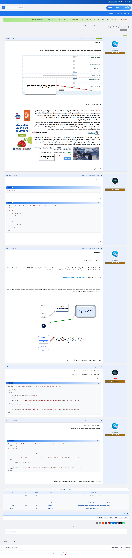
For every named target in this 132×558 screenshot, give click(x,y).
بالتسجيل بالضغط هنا (52, 19)
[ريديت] (103, 523)
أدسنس (100, 517)
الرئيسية (126, 13)
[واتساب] (123, 523)
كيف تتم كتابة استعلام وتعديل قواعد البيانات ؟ (94, 499)
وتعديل (120, 517)
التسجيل (125, 1)
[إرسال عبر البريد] (100, 523)
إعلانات (106, 517)
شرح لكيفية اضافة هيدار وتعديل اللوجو (93, 508)
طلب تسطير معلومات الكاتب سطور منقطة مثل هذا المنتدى (71, 526)
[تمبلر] (106, 523)
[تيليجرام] (111, 523)
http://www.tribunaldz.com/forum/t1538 (73, 277)
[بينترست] (109, 523)
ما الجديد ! (118, 13)
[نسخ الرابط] (97, 523)
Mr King (50, 502)
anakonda (12, 508)
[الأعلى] (1, 547)
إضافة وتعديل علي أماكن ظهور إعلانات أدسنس (86, 38)
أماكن (116, 517)
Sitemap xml (127, 547)
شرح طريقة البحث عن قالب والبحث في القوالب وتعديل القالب (94, 495)
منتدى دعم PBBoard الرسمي (108, 19)
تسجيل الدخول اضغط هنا (40, 19)
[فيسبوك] (117, 523)
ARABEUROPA (50, 508)
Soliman (50, 495)
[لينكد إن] (114, 523)
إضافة (126, 517)
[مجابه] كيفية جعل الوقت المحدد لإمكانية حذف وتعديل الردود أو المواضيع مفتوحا (94, 505)
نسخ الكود (9, 187)
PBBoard (61, 554)
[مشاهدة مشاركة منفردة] (7, 175)
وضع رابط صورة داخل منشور (55, 526)
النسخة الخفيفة (114, 547)
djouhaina (50, 505)
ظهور (111, 517)
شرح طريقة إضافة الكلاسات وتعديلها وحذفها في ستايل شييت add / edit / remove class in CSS (93, 502)
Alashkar (50, 499)
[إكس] (120, 523)
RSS (121, 547)
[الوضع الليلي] (130, 2)
